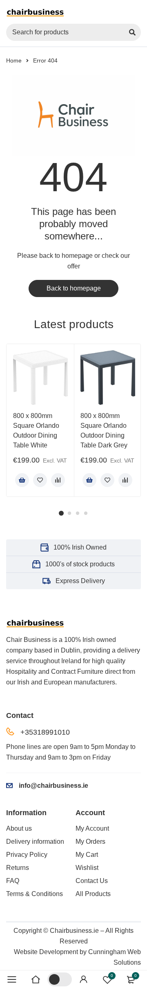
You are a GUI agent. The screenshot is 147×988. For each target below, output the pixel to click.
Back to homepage (74, 288)
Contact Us (92, 880)
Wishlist (87, 867)
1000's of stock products (80, 564)
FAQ (12, 880)
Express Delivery (80, 580)
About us (19, 828)
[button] (22, 480)
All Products (93, 893)
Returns (17, 867)
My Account (92, 828)
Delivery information (35, 841)
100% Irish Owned (80, 547)
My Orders (90, 841)
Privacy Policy (26, 854)
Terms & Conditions (34, 893)
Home (14, 60)
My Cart (87, 854)
